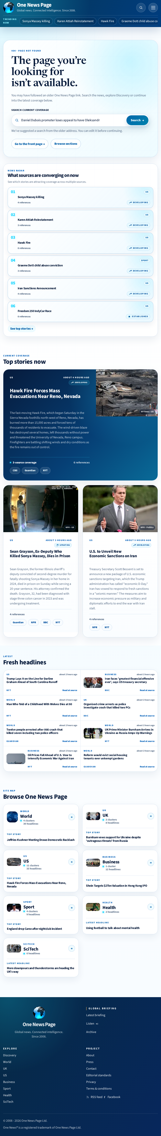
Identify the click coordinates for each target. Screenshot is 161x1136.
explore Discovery (117, 95)
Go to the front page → (30, 144)
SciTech (30, 949)
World (26, 816)
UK (105, 815)
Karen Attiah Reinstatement (75, 21)
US (26, 861)
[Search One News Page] (141, 7)
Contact (91, 1068)
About (90, 1055)
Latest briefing (95, 1015)
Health (109, 907)
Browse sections (65, 144)
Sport (28, 907)
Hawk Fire (107, 21)
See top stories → (21, 329)
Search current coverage (30, 110)
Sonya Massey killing (36, 21)
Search (137, 120)
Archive (91, 1032)
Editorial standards (98, 1075)
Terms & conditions (99, 1088)
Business (110, 862)
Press (89, 1062)
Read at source (69, 690)
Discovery (9, 1055)
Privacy (91, 1082)
